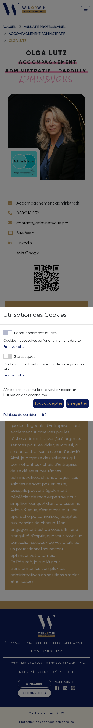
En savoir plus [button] (13, 346)
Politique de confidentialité (24, 415)
